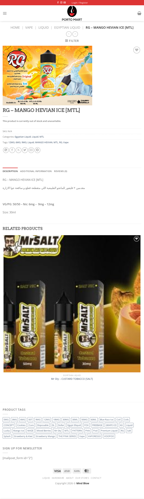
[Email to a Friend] (31, 150)
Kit (121, 425)
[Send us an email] (65, 2)
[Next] (14, 395)
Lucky (7, 430)
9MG (24, 142)
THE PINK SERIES (67, 436)
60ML (94, 419)
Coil (118, 419)
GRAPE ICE (111, 425)
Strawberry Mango (45, 436)
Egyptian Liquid (67, 27)
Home (15, 27)
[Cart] (139, 13)
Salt (129, 430)
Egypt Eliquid (74, 425)
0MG (6, 419)
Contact (96, 477)
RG (60, 142)
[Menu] (5, 13)
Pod (95, 430)
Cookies (21, 425)
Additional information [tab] (36, 171)
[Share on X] (18, 150)
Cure (31, 425)
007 (30, 419)
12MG (11, 142)
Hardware (58, 477)
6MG (18, 142)
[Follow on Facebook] (58, 2)
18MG (56, 419)
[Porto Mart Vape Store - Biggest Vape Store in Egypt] (72, 13)
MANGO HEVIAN (44, 142)
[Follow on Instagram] (61, 2)
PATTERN (77, 430)
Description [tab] (10, 171)
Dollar (61, 425)
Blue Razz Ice (106, 419)
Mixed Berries (44, 430)
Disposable (42, 425)
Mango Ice (18, 430)
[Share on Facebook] (12, 150)
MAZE (30, 430)
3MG (14, 419)
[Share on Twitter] (25, 150)
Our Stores (82, 477)
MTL (42, 136)
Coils (126, 419)
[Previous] (4, 395)
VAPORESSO (94, 436)
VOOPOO (109, 436)
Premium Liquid (109, 430)
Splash (7, 436)
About (70, 477)
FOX (86, 425)
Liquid (43, 27)
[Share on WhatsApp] (6, 150)
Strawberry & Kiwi (23, 436)
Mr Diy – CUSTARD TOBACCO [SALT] (72, 378)
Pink (87, 430)
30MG (66, 419)
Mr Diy (57, 430)
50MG (84, 419)
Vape (29, 27)
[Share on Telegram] (37, 150)
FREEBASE (97, 425)
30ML (75, 419)
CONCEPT (9, 425)
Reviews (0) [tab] (60, 171)
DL (53, 425)
